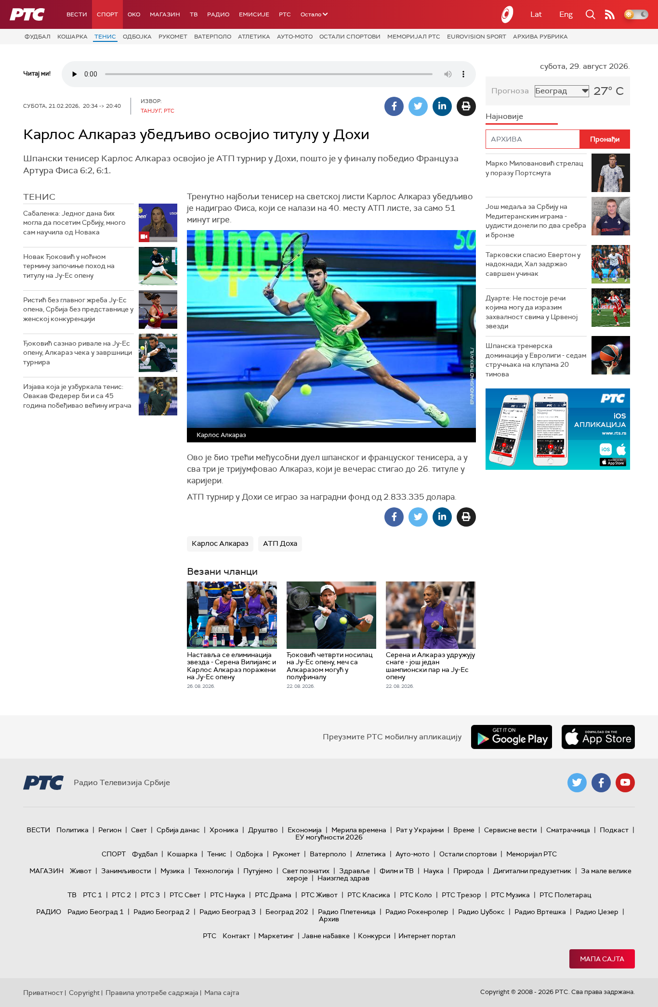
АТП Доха (280, 543)
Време (463, 830)
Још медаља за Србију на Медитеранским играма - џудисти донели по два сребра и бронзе (536, 220)
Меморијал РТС (413, 36)
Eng (566, 14)
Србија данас (178, 830)
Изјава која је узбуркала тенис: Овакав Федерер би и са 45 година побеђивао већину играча (77, 396)
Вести (76, 14)
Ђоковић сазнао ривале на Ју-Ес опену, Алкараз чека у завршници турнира (77, 352)
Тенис (105, 36)
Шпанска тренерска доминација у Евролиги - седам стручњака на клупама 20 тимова (536, 359)
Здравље (354, 870)
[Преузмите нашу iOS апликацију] (598, 737)
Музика (172, 870)
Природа (468, 870)
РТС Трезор (461, 895)
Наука (433, 870)
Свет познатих (305, 870)
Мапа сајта (602, 959)
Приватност (43, 992)
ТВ (193, 14)
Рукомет (172, 36)
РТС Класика (368, 895)
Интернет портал (426, 935)
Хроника (224, 830)
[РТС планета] (507, 14)
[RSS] (609, 14)
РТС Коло (416, 895)
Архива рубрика (540, 36)
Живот (81, 870)
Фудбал (38, 36)
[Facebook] (394, 106)
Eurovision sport (476, 36)
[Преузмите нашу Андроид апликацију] (511, 737)
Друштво (263, 830)
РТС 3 (150, 895)
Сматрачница (568, 830)
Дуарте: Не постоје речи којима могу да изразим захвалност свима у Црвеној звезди (532, 312)
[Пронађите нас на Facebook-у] (601, 782)
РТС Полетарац (565, 895)
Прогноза (510, 91)
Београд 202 (286, 911)
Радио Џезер (597, 911)
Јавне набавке (326, 935)
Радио (218, 14)
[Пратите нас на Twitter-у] (577, 782)
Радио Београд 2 (161, 911)
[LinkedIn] (442, 106)
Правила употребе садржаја (151, 992)
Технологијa (214, 870)
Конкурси (374, 935)
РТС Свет (185, 895)
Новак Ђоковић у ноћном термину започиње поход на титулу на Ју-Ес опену (69, 266)
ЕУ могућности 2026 (329, 837)
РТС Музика (510, 895)
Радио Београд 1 (95, 911)
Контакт (236, 935)
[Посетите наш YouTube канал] (625, 782)
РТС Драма (273, 895)
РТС (285, 14)
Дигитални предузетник (532, 870)
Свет (139, 830)
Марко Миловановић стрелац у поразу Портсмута (534, 168)
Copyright (84, 992)
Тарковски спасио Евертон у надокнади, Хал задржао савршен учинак (533, 264)
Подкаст (614, 830)
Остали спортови (350, 36)
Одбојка (137, 36)
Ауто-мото (295, 36)
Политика (72, 830)
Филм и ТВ (397, 870)
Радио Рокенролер (416, 911)
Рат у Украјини (420, 830)
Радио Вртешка (540, 911)
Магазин (165, 14)
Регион (109, 830)
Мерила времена (358, 830)
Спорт (107, 14)
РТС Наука (227, 895)
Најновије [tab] (504, 116)
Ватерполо (212, 36)
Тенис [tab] (39, 197)
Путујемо (258, 870)
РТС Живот (319, 895)
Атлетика (254, 36)
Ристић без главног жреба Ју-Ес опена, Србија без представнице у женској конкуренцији (78, 309)
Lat (536, 14)
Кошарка (72, 36)
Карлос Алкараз (220, 543)
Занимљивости (126, 870)
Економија (305, 830)
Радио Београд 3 (227, 911)
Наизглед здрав (343, 878)
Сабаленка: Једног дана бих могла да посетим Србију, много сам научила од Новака (74, 222)
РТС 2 (121, 895)
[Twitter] (418, 106)
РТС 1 (92, 895)
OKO (134, 14)
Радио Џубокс (481, 911)
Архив (329, 919)
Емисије (254, 14)
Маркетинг (276, 935)
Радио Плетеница (347, 911)
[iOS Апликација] (558, 429)
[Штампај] (466, 106)
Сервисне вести (510, 830)
